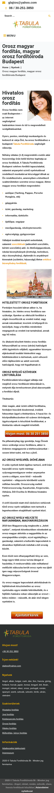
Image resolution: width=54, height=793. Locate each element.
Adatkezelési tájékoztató (13, 748)
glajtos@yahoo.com (22, 2)
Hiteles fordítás (9, 728)
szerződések (18, 244)
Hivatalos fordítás (10, 710)
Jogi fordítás (8, 714)
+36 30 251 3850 (10, 651)
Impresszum (8, 753)
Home (5, 67)
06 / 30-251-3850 (21, 8)
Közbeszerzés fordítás (12, 719)
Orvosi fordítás (9, 723)
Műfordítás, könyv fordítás (14, 733)
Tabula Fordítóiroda (23, 144)
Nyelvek (15, 67)
